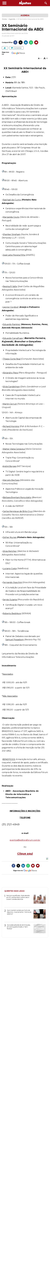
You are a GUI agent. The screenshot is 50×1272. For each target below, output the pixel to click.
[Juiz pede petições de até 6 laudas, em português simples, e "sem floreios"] (39, 929)
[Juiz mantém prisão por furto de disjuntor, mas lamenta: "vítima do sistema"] (39, 914)
